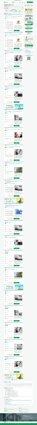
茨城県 (20, 411)
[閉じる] (36, 0)
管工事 (7, 411)
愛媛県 (25, 400)
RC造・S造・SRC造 (12, 411)
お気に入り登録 (11, 30)
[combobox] (21, 13)
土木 (8, 411)
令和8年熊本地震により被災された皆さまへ (18, 0)
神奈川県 (28, 411)
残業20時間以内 (23, 404)
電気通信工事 (10, 411)
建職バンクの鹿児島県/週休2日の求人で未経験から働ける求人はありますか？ (12, 394)
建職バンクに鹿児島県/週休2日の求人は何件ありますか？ (10, 390)
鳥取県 (16, 400)
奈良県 (13, 400)
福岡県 (28, 400)
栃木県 (21, 411)
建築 (6, 411)
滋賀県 (8, 400)
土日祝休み (10, 404)
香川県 (24, 400)
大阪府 (11, 400)
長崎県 (30, 400)
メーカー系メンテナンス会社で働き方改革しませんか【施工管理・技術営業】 (12, 146)
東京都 (26, 411)
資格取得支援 (20, 404)
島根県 (18, 400)
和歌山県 (15, 400)
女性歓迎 (27, 404)
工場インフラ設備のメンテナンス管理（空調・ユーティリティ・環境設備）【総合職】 (13, 129)
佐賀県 (29, 400)
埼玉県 (24, 411)
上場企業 (18, 404)
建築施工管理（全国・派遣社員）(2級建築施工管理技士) (10, 237)
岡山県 (19, 400)
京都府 (10, 400)
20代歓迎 (14, 404)
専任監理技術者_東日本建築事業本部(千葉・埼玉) (10, 358)
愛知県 (6, 400)
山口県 (21, 400)
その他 (16, 411)
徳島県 (23, 400)
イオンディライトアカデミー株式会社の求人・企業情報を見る (18, 31)
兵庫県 (12, 400)
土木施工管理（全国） (7, 307)
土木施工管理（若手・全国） (8, 324)
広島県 (20, 400)
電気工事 (5, 411)
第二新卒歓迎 (12, 404)
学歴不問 (8, 404)
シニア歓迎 (25, 404)
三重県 (7, 400)
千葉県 (25, 411)
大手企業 (17, 404)
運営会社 (32, 422)
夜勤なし (28, 404)
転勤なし (6, 404)
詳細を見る (17, 30)
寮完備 (5, 404)
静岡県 (5, 400)
